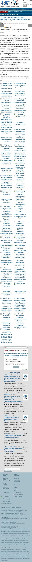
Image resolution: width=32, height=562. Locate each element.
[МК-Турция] (10, 3)
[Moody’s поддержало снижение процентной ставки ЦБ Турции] (20, 314)
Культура (10, 11)
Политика (16, 9)
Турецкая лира (24, 76)
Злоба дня (5, 485)
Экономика (3, 11)
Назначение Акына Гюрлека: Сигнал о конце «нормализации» (13, 450)
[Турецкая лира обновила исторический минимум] (20, 175)
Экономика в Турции (24, 78)
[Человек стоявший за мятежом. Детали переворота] (7, 252)
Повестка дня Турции (10, 446)
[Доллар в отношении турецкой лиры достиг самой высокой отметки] (20, 160)
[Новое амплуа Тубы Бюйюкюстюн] (20, 283)
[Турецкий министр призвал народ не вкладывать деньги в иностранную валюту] (20, 145)
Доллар (5, 76)
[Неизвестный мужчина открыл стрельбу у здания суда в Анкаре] (7, 298)
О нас (15, 486)
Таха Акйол (7, 433)
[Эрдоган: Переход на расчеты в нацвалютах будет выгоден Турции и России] (7, 114)
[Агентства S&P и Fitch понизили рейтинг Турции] (20, 83)
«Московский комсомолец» (7, 511)
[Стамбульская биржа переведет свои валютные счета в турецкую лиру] (20, 129)
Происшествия (5, 14)
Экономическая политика (13, 361)
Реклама (15, 488)
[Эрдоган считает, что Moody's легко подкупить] (7, 191)
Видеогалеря (16, 476)
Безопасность (18, 11)
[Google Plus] (11, 27)
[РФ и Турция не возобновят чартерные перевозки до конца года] (20, 237)
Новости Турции (17, 76)
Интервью (5, 484)
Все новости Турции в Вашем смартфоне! (11, 507)
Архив (15, 490)
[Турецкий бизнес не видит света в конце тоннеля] (7, 160)
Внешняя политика (11, 359)
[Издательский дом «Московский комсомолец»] (6, 498)
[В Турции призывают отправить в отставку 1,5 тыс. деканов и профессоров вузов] (20, 221)
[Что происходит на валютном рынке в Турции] (7, 129)
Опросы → (24, 369)
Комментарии (14, 14)
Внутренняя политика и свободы (15, 363)
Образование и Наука (7, 480)
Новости (9, 9)
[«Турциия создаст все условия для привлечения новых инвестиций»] (7, 221)
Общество (23, 9)
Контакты (16, 487)
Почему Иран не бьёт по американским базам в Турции (11, 419)
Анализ (4, 483)
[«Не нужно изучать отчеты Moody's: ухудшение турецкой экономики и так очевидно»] (7, 206)
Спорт (4, 482)
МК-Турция (3, 9)
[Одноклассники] (5, 27)
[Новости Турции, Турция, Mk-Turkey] (18, 494)
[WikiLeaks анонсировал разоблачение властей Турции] (20, 252)
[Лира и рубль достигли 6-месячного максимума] (7, 314)
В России (5, 476)
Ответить (16, 367)
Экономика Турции (14, 78)
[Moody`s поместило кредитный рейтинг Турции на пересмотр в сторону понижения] (7, 237)
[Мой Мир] (7, 27)
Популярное (5, 478)
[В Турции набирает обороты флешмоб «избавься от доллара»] (7, 145)
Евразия (4, 475)
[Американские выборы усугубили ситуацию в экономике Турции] (7, 83)
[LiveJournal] (9, 27)
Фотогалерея (5, 487)
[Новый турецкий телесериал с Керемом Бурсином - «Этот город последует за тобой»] (20, 99)
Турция (2, 78)
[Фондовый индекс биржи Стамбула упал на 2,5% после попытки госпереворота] (20, 267)
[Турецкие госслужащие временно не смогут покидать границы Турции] (7, 267)
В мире (4, 479)
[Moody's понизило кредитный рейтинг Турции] (20, 206)
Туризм (29, 9)
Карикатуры (16, 478)
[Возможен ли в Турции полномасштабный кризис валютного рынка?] (7, 99)
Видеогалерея (6, 488)
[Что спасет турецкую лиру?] (20, 114)
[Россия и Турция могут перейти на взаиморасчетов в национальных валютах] (7, 175)
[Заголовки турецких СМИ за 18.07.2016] (7, 283)
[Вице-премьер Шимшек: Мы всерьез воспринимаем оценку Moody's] (20, 191)
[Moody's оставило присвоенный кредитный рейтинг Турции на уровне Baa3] (7, 329)
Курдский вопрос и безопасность (15, 364)
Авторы (15, 482)
